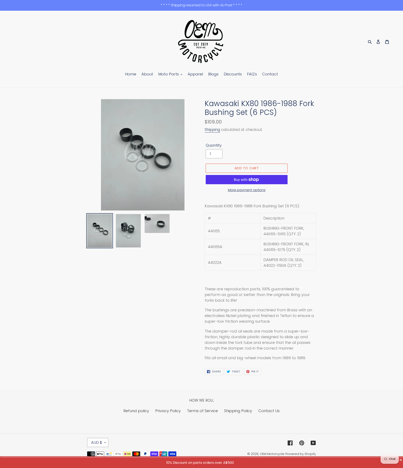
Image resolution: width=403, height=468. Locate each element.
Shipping (212, 129)
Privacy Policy (168, 410)
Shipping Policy (238, 410)
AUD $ (96, 442)
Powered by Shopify (300, 454)
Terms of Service (202, 410)
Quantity (214, 145)
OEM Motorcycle (272, 454)
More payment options (247, 190)
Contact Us (269, 410)
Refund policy (136, 410)
